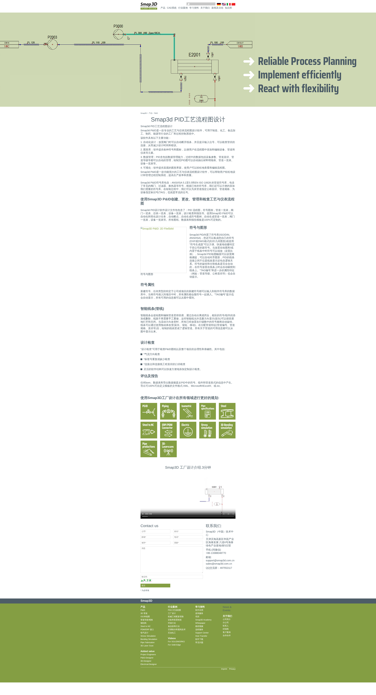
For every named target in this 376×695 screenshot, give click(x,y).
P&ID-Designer (147, 658)
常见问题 (199, 642)
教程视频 (199, 626)
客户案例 (227, 632)
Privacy (232, 669)
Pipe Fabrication (148, 642)
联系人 (226, 626)
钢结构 (143, 623)
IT (229, 4)
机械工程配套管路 (176, 616)
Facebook (213, 673)
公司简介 (227, 619)
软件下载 (199, 639)
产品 (163, 7)
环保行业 (172, 623)
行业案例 (183, 7)
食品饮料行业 (174, 626)
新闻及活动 (217, 7)
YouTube (220, 673)
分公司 (226, 622)
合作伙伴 (227, 635)
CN (233, 4)
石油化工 (172, 633)
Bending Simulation (149, 639)
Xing (226, 673)
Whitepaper (200, 623)
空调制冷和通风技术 (177, 629)
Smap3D (144, 113)
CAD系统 (172, 7)
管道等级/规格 (147, 620)
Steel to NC (145, 626)
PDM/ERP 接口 (147, 629)
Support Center (202, 633)
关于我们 (205, 7)
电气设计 (144, 633)
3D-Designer (146, 661)
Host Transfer (201, 636)
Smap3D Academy (203, 620)
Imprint (224, 669)
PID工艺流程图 (174, 610)
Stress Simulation (148, 636)
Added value (148, 651)
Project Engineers (148, 654)
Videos (172, 638)
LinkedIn (233, 673)
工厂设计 (172, 613)
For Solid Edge (174, 645)
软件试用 (199, 610)
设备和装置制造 (175, 620)
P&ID (156, 113)
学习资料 (194, 7)
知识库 (228, 7)
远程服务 (199, 629)
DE (219, 4)
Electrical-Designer (149, 664)
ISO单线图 (145, 616)
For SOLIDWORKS (176, 641)
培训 (197, 616)
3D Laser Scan (147, 646)
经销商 (226, 629)
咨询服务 (199, 613)
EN (224, 4)
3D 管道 (144, 613)
